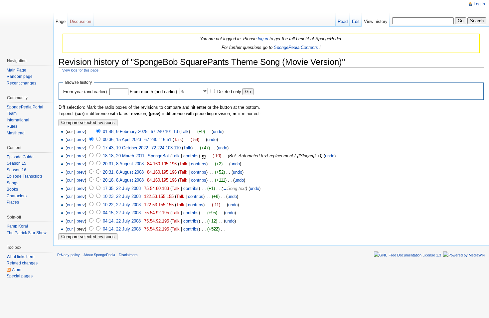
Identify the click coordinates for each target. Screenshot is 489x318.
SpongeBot (158, 155)
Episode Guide (20, 157)
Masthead (16, 133)
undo (217, 131)
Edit (356, 21)
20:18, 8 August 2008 (123, 180)
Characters (17, 196)
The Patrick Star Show (27, 233)
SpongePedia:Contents (296, 47)
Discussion (80, 21)
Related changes (22, 263)
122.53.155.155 (159, 196)
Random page (20, 76)
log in (263, 38)
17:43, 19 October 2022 (125, 147)
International (18, 120)
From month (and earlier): (154, 91)
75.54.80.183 (156, 188)
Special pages (20, 276)
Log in (479, 4)
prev (81, 131)
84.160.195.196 (162, 163)
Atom (16, 269)
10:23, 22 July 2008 (122, 196)
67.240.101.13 (164, 131)
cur (70, 139)
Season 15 (16, 163)
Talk (185, 131)
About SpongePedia (99, 255)
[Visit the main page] (26, 26)
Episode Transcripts (25, 176)
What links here (21, 256)
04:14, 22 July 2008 (122, 221)
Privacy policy (68, 255)
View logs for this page (80, 70)
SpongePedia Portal (25, 107)
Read (343, 21)
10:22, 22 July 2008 (122, 204)
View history (376, 21)
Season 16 (16, 170)
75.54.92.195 (156, 212)
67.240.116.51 (157, 139)
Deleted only (229, 91)
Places (13, 202)
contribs (191, 155)
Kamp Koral (17, 226)
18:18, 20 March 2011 (123, 155)
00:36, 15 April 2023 (122, 139)
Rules (12, 126)
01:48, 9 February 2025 (125, 131)
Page (61, 21)
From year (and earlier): (85, 91)
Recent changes (21, 83)
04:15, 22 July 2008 (122, 212)
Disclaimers (128, 255)
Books (12, 189)
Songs (12, 183)
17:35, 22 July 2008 (122, 188)
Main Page (16, 70)
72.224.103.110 (166, 147)
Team (12, 113)
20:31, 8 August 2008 (123, 163)
